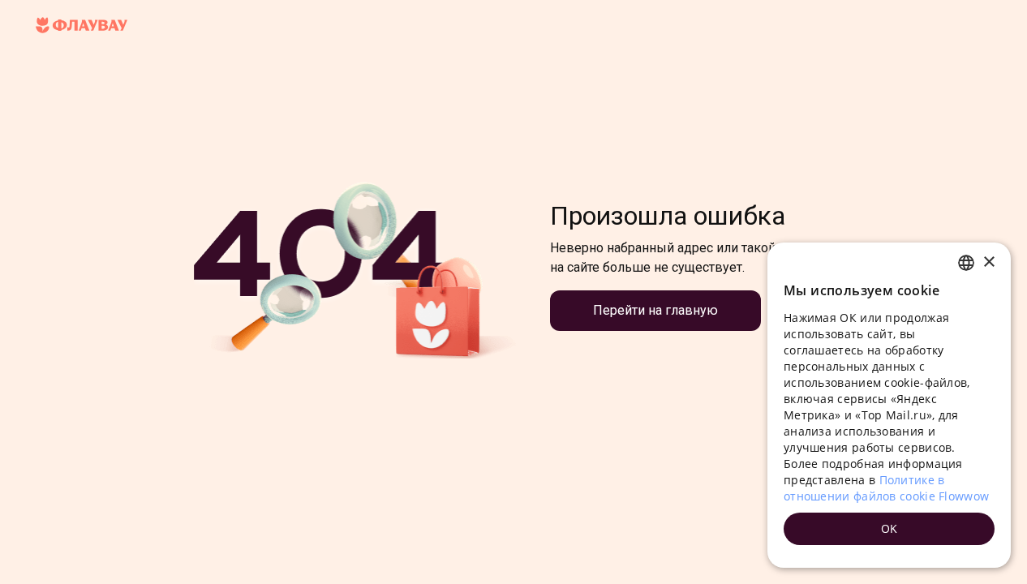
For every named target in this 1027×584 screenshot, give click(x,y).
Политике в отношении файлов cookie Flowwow (886, 488)
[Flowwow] (81, 26)
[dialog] (889, 405)
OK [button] (889, 528)
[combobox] (966, 263)
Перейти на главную (655, 310)
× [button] (988, 262)
